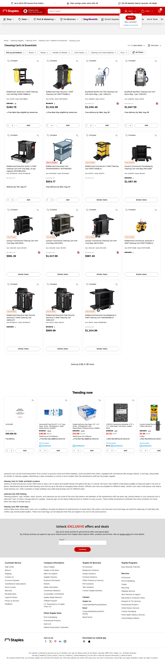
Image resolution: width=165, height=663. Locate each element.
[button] (118, 11)
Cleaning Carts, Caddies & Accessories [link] (52, 40)
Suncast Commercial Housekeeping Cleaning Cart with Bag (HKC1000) (139, 167)
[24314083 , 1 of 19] (20, 412)
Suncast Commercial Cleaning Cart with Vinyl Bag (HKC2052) (61, 242)
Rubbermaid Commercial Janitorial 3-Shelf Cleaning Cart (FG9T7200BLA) (139, 242)
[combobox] (84, 11)
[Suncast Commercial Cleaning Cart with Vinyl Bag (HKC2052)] (62, 225)
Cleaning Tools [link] (31, 40)
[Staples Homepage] (11, 11)
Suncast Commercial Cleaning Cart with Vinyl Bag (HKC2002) (22, 242)
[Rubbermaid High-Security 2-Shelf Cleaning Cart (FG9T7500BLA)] (62, 76)
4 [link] (54, 103)
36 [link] (15, 103)
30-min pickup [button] (44, 443)
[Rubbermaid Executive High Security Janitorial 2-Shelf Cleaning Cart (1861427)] (23, 300)
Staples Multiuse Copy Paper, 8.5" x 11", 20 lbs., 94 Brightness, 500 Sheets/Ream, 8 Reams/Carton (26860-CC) (86, 426)
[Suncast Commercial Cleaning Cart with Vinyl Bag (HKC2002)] (23, 225)
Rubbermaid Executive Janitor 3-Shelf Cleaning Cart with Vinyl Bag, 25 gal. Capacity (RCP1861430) (21, 168)
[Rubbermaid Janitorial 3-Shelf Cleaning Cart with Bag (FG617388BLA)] (23, 76)
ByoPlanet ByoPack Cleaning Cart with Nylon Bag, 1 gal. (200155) (140, 93)
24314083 (9, 424)
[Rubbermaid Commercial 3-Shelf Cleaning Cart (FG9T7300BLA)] (102, 151)
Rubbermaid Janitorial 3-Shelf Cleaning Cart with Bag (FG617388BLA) (22, 93)
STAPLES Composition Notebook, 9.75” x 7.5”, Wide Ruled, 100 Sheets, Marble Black (120, 426)
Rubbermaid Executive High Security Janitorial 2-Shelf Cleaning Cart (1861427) (21, 317)
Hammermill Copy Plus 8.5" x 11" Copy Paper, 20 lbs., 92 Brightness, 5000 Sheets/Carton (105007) (52, 426)
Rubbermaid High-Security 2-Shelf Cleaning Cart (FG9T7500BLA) (59, 93)
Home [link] (6, 40)
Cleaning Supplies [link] (17, 40)
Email (61, 540)
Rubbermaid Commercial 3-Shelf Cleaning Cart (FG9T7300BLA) (102, 167)
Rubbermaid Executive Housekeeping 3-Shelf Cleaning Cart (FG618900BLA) (101, 316)
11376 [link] (82, 431)
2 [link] (54, 327)
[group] (20, 425)
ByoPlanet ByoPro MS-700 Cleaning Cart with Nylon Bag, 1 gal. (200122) (101, 93)
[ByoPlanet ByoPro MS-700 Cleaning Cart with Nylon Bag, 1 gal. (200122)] (102, 76)
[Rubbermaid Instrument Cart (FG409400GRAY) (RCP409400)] (62, 151)
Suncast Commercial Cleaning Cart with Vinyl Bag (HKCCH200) (101, 242)
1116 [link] (149, 431)
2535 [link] (115, 431)
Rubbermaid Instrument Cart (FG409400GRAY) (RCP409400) (59, 167)
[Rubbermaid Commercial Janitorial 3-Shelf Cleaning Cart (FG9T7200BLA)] (141, 225)
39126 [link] (49, 431)
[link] (27, 3)
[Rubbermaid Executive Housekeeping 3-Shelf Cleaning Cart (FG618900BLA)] (102, 300)
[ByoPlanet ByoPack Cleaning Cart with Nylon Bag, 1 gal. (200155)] (141, 76)
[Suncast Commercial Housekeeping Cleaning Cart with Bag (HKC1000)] (141, 151)
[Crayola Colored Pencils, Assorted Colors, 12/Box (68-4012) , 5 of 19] (154, 412)
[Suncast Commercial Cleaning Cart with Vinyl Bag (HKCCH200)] (102, 225)
